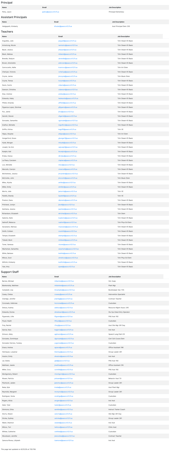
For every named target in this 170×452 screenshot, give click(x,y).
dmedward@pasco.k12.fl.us (65, 312)
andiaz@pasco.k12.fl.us (67, 94)
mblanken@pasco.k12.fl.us (64, 285)
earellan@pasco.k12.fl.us (64, 409)
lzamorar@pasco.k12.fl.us (64, 440)
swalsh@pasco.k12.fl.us (63, 423)
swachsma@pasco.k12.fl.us (68, 249)
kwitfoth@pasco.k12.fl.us (67, 262)
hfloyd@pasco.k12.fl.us (63, 321)
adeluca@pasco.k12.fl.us (64, 308)
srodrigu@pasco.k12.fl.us (64, 396)
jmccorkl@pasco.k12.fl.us (67, 178)
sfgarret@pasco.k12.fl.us (67, 116)
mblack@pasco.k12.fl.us (67, 54)
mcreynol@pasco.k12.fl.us (64, 392)
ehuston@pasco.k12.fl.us (64, 356)
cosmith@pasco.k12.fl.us (67, 231)
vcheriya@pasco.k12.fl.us (67, 72)
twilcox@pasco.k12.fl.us (63, 427)
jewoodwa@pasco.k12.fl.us (65, 436)
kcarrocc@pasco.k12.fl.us (67, 67)
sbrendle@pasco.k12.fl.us (67, 59)
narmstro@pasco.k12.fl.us (68, 45)
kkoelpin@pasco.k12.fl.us (67, 151)
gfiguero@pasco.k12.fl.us (67, 107)
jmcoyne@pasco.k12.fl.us (67, 76)
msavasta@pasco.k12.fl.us (68, 227)
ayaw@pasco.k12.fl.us (66, 267)
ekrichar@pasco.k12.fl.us (67, 213)
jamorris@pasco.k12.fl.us (67, 191)
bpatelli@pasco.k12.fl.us (67, 196)
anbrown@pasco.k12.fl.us (67, 63)
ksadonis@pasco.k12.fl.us (67, 218)
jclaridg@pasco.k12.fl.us (63, 299)
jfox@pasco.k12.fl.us (66, 112)
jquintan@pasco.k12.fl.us (67, 209)
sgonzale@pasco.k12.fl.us (68, 120)
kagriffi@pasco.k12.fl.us (67, 129)
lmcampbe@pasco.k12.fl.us (65, 290)
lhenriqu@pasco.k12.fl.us (64, 352)
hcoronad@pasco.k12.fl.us (64, 303)
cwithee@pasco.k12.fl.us (64, 432)
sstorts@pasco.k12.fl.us (63, 414)
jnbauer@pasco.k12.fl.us (67, 50)
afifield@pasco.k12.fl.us (67, 103)
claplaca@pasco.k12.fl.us (67, 160)
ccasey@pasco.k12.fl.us (63, 294)
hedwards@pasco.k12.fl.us (68, 98)
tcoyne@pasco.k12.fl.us (67, 81)
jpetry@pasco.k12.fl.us (50, 12)
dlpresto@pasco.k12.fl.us (67, 200)
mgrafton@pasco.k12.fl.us (68, 125)
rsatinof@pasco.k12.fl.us (67, 222)
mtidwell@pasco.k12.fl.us (67, 240)
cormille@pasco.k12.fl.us (64, 370)
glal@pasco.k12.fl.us (62, 361)
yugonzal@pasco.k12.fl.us (64, 343)
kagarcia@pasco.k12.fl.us (64, 330)
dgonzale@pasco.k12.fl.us (64, 339)
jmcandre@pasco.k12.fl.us (68, 174)
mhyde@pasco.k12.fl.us (67, 143)
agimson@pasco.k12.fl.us (64, 334)
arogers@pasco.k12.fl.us (64, 401)
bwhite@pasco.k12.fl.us (67, 253)
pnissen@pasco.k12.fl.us (64, 378)
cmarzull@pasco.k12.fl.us (67, 169)
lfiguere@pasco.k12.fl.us (64, 316)
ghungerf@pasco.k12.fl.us (68, 138)
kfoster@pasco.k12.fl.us (63, 26)
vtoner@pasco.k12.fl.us (67, 244)
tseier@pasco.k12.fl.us (63, 405)
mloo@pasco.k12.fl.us (66, 165)
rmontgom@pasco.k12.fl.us (65, 374)
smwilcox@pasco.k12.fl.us (68, 258)
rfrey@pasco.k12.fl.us (63, 325)
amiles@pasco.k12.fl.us (67, 182)
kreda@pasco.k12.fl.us (63, 387)
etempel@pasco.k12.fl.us (67, 236)
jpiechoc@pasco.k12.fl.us (64, 383)
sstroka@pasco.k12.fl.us (63, 418)
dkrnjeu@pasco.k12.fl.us (67, 156)
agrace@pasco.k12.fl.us (63, 347)
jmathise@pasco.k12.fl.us (64, 365)
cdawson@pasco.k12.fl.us (68, 89)
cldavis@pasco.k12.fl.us (67, 85)
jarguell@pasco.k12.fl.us (67, 41)
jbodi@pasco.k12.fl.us (66, 205)
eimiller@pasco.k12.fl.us (67, 187)
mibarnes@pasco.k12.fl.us (64, 281)
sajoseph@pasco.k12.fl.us (67, 147)
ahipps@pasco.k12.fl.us (67, 134)
